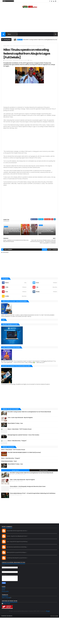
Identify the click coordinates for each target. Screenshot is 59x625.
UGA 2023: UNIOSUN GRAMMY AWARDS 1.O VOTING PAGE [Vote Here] (24, 452)
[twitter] (52, 1)
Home (4, 45)
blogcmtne (9, 529)
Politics (8, 45)
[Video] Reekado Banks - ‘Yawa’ (9, 461)
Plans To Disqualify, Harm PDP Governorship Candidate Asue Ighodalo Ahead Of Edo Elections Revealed (12, 231)
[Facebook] (51, 616)
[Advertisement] (29, 21)
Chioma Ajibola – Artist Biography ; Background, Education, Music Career (27, 486)
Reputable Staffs (43, 470)
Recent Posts (15, 470)
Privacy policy (5, 591)
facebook (55, 249)
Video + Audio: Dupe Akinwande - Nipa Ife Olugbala (20, 417)
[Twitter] (55, 616)
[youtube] (53, 1)
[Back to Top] (57, 616)
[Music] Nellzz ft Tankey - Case (15, 423)
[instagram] (55, 1)
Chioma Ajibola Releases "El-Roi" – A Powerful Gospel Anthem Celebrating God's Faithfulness (32, 493)
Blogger (48, 611)
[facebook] (50, 1)
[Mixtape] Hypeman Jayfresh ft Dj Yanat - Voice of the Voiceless (23, 435)
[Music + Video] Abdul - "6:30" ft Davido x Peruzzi (20, 429)
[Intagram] (53, 616)
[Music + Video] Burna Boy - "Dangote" (17, 440)
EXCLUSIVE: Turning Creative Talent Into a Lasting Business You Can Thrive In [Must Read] (29, 411)
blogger (45, 249)
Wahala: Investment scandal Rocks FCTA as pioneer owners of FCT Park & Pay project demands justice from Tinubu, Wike (46, 230)
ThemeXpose (9, 615)
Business (14, 39)
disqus (49, 249)
